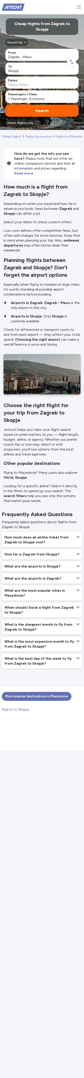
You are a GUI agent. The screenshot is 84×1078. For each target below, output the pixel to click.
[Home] (13, 7)
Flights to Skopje (15, 709)
